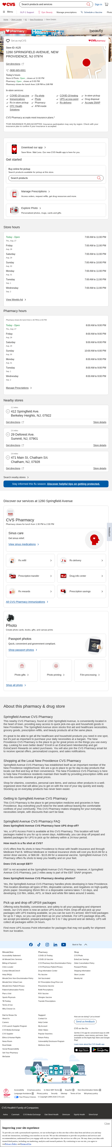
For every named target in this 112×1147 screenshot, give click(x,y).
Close (107, 1123)
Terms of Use (26, 1144)
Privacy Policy (11, 1144)
